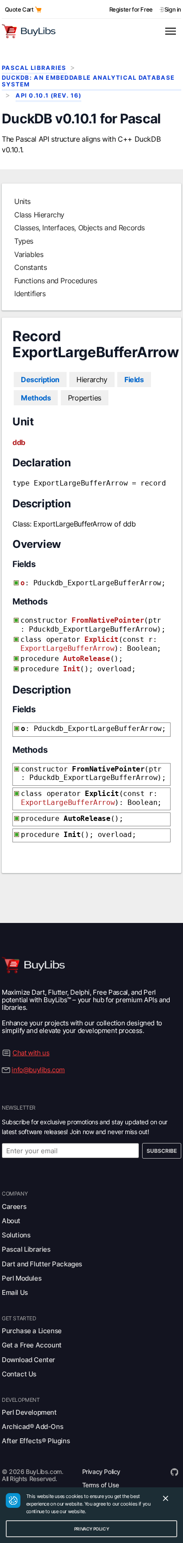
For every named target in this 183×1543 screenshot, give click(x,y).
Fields (134, 379)
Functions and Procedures (55, 280)
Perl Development (29, 1412)
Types (23, 241)
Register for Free (131, 9)
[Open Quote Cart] (38, 9)
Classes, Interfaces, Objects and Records (79, 227)
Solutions (16, 1235)
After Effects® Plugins (36, 1441)
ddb (18, 442)
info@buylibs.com (38, 1069)
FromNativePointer (108, 620)
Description (40, 379)
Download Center (28, 1359)
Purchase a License (32, 1331)
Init (71, 669)
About (11, 1220)
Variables (28, 254)
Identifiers (30, 293)
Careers (14, 1206)
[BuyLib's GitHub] (175, 1471)
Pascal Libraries (34, 68)
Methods (36, 397)
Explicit (101, 639)
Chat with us (30, 1053)
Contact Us (19, 1374)
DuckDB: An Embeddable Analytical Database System (88, 81)
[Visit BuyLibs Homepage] (79, 31)
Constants (30, 267)
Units (22, 201)
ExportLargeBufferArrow (67, 648)
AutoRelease (86, 658)
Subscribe (162, 1150)
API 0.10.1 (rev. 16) (48, 95)
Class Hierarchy (39, 214)
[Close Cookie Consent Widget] (166, 1499)
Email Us (15, 1292)
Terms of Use (100, 1485)
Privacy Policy (101, 1471)
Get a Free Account (32, 1345)
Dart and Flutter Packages (42, 1264)
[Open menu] (170, 31)
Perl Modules (21, 1278)
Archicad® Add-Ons (32, 1426)
